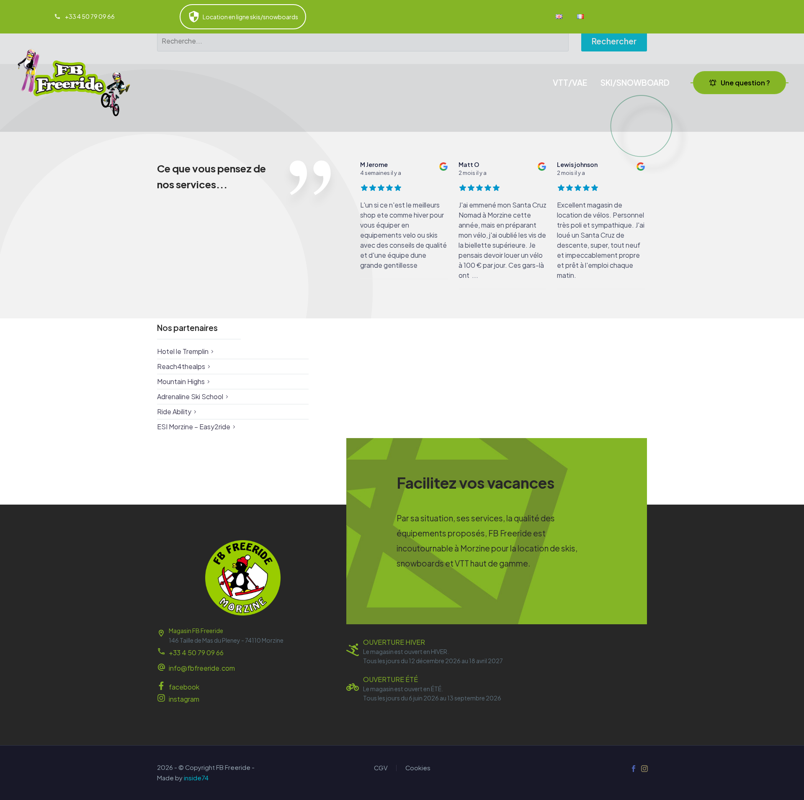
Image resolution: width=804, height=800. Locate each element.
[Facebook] (633, 768)
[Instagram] (644, 768)
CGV (381, 768)
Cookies (417, 768)
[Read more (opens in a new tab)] (84, 17)
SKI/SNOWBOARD (635, 82)
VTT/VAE (570, 82)
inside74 (196, 778)
